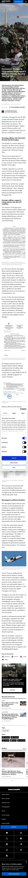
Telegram (15, 737)
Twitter (7, 740)
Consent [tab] (5, 413)
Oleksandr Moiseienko (11, 111)
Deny (14, 467)
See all (24, 748)
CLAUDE (24, 656)
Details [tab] (14, 413)
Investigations (6, 807)
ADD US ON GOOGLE (14, 874)
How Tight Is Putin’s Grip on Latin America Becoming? (10, 704)
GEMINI (6, 659)
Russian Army (5, 730)
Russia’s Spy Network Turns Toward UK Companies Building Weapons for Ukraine (12, 772)
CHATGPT (16, 656)
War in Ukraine (6, 798)
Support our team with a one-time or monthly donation (13, 680)
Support (14, 827)
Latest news (5, 712)
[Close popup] (26, 862)
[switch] (24, 442)
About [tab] (23, 413)
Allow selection (14, 462)
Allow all (14, 458)
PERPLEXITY (7, 656)
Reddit (14, 740)
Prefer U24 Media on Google (18, 107)
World (3, 66)
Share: (4, 734)
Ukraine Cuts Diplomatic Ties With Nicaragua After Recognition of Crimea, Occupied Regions (10, 716)
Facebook (7, 737)
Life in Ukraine (6, 815)
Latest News (5, 794)
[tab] (13, 780)
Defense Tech (6, 802)
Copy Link (22, 740)
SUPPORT (12, 690)
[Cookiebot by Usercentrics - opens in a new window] (20, 409)
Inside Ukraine (6, 823)
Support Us (18, 1)
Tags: (3, 727)
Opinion (4, 819)
